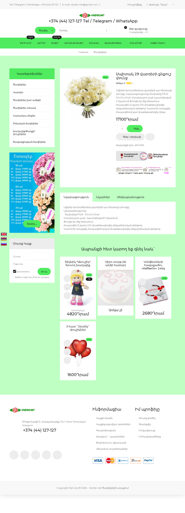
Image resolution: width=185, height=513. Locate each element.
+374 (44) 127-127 (50, 4)
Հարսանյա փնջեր (24, 115)
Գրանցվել (144, 424)
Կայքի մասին (104, 418)
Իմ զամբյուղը (146, 430)
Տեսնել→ (32, 223)
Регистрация (41, 277)
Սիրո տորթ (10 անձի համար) (115, 263)
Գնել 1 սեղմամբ (131, 136)
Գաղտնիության (106, 430)
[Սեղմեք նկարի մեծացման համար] (88, 96)
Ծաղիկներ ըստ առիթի (27, 100)
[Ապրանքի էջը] (67, 295)
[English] (4, 234)
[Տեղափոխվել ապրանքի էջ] (78, 288)
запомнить (23, 271)
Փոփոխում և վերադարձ (111, 442)
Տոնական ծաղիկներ (25, 123)
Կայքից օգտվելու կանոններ (113, 424)
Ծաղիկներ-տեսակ (24, 107)
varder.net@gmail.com (84, 4)
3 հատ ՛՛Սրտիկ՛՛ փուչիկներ (78, 328)
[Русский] (4, 244)
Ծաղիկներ (19, 84)
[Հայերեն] (4, 239)
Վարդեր (18, 92)
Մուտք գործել (147, 418)
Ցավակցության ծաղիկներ (29, 141)
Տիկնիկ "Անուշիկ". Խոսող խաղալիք (78, 263)
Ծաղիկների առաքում (115, 487)
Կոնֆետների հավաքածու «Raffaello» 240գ (153, 265)
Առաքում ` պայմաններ (110, 436)
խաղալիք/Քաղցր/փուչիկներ (24, 132)
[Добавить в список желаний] (150, 136)
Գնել (136, 128)
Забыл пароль (23, 277)
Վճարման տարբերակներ (112, 448)
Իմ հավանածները (149, 436)
